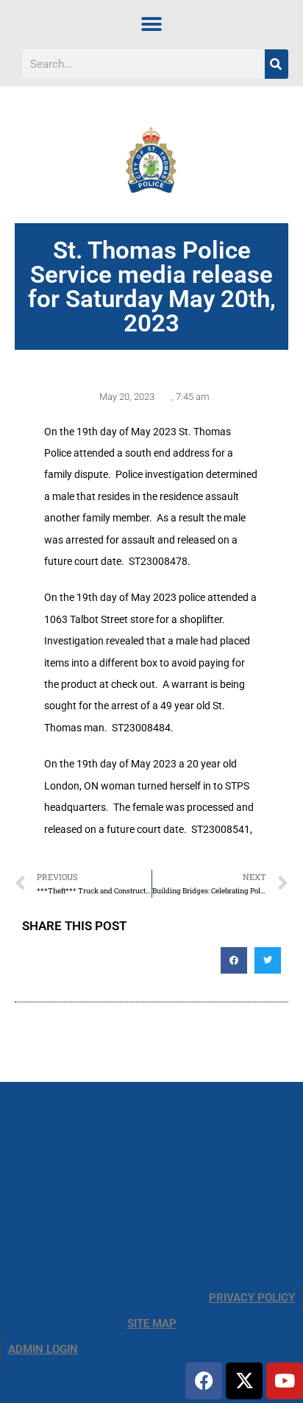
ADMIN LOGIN (43, 1349)
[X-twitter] (244, 1380)
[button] (151, 24)
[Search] (276, 64)
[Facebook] (203, 1380)
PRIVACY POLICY (252, 1297)
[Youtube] (284, 1380)
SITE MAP (152, 1323)
